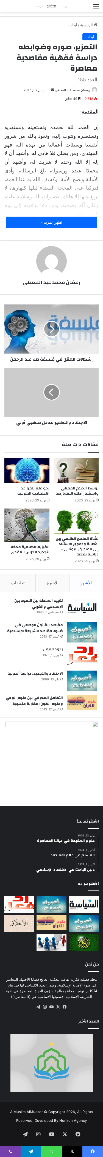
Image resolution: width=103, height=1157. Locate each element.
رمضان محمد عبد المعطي (72, 90)
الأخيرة (53, 582)
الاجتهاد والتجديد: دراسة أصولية (35, 673)
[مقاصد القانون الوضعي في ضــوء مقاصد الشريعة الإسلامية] (82, 632)
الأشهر (86, 582)
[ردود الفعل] (82, 656)
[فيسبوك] (65, 1007)
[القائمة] (96, 8)
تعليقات (17, 582)
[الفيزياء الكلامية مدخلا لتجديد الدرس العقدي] (26, 525)
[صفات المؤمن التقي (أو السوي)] (19, 923)
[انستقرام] (45, 1007)
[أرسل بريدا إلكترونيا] (52, 90)
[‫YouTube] (51, 1007)
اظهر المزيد (52, 222)
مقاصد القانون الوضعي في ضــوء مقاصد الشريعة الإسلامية (35, 628)
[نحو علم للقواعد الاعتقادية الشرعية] (26, 470)
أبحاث (72, 25)
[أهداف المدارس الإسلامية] (52, 942)
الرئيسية (87, 25)
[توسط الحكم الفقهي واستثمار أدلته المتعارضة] (76, 470)
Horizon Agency (73, 1120)
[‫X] (58, 1007)
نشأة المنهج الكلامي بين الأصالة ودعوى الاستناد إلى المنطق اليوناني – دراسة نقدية (77, 546)
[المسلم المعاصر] (52, 6)
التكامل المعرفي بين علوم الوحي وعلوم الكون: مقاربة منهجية (34, 700)
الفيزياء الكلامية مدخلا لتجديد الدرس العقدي (29, 549)
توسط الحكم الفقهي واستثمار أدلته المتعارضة (77, 491)
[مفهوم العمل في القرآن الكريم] (84, 942)
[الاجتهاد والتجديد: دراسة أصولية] (82, 681)
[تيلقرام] (38, 1007)
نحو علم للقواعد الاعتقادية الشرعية (33, 491)
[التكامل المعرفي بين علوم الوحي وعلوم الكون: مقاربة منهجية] (82, 702)
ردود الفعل (53, 649)
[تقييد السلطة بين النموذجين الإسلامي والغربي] (82, 608)
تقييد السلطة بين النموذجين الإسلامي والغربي (38, 603)
